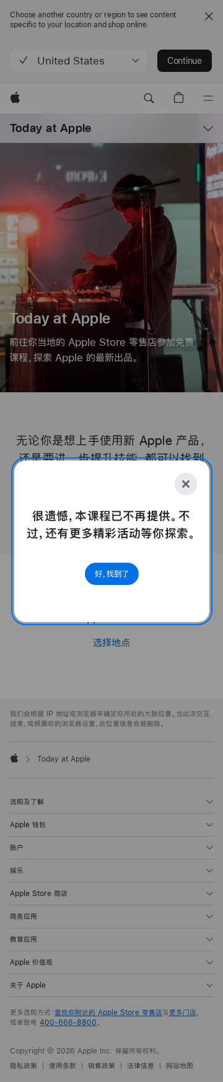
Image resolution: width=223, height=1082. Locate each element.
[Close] (185, 484)
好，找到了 (112, 574)
